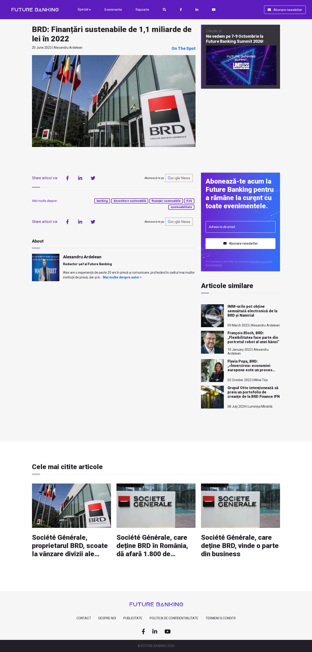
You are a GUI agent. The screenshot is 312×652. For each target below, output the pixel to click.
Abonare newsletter (287, 10)
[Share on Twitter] (93, 178)
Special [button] (83, 9)
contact (84, 618)
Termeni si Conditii (220, 618)
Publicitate (132, 618)
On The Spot (184, 48)
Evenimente (113, 9)
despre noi (107, 618)
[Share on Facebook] (67, 178)
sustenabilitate (181, 207)
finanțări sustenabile (166, 201)
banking (102, 201)
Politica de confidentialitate (174, 618)
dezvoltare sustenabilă (130, 201)
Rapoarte (142, 9)
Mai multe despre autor (121, 277)
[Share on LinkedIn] (80, 178)
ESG (189, 201)
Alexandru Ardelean (82, 256)
